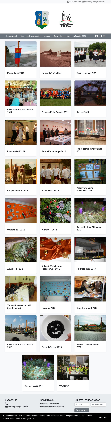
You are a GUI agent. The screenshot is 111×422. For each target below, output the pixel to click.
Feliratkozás (82, 410)
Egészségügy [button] (65, 36)
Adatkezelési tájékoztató (49, 404)
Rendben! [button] (102, 417)
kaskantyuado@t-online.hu (18, 407)
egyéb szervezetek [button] (33, 36)
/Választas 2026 (79, 36)
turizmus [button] (46, 36)
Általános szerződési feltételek (52, 407)
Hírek (22, 36)
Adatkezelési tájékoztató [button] (25, 418)
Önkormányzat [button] (11, 36)
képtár (55, 36)
